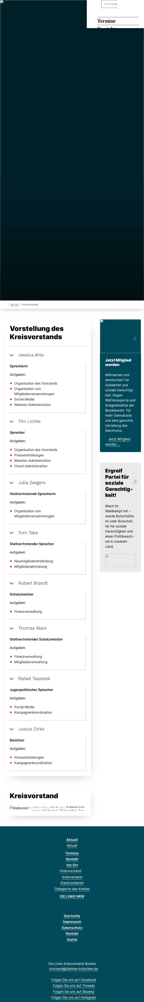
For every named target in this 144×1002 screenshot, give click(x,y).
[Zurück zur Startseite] (6, 304)
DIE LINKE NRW (72, 896)
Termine (106, 21)
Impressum (72, 922)
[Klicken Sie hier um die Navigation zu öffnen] (136, 7)
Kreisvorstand (70, 871)
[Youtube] (38, 7)
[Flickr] (44, 7)
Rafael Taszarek (34, 678)
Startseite (72, 916)
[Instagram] (26, 7)
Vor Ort (15, 304)
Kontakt (72, 859)
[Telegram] (32, 7)
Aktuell (72, 840)
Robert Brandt (33, 583)
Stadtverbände (72, 883)
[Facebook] (7, 7)
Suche (72, 939)
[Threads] (13, 7)
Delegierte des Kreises (72, 889)
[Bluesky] (20, 7)
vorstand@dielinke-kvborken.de (73, 969)
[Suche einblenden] (125, 7)
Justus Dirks (31, 729)
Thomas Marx (32, 628)
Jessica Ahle (31, 355)
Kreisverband (72, 877)
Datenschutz (72, 928)
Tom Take (28, 532)
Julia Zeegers (31, 482)
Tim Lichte (29, 421)
